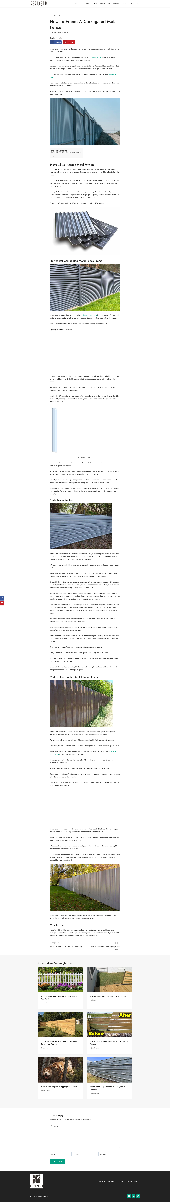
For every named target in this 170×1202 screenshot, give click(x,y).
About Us (134, 4)
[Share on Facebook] (2, 598)
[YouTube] (133, 1196)
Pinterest (101, 1181)
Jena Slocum (57, 33)
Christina (93, 1000)
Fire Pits (125, 4)
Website (102, 1154)
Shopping (86, 4)
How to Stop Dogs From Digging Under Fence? (105, 946)
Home (77, 4)
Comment (55, 1126)
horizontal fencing (90, 315)
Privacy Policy (133, 1181)
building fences (95, 57)
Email (77, 1154)
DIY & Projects (113, 4)
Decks (102, 4)
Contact (121, 1181)
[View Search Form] (71, 4)
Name (53, 1154)
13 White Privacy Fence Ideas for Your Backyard (108, 996)
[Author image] (51, 33)
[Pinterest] (138, 1196)
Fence (95, 4)
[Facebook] (129, 1196)
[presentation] (60, 979)
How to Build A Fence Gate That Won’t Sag (66, 945)
